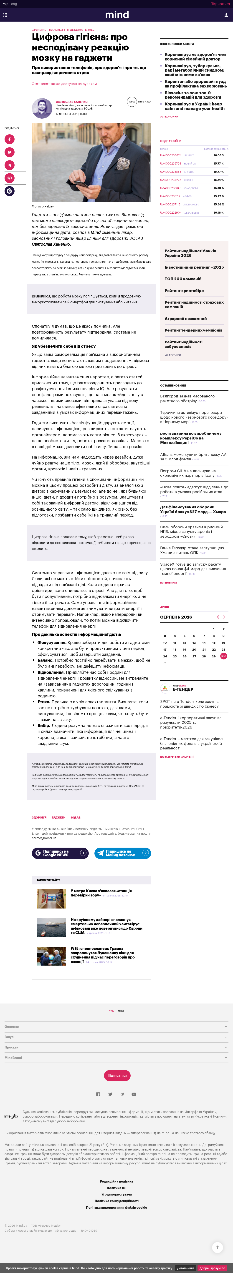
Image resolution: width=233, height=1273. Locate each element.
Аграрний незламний (186, 319)
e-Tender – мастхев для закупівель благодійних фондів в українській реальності (192, 743)
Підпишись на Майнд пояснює (120, 853)
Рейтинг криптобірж (185, 291)
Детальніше (185, 1268)
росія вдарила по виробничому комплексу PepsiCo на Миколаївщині (191, 438)
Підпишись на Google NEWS (55, 853)
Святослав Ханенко (71, 102)
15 (213, 642)
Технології (57, 29)
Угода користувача (116, 1194)
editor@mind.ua (44, 838)
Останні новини (173, 385)
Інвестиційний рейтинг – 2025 (194, 267)
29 (214, 656)
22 (214, 649)
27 (194, 656)
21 (204, 649)
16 (223, 642)
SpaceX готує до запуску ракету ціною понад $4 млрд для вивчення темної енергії (193, 569)
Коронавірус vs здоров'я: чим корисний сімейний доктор (195, 56)
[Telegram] (122, 1094)
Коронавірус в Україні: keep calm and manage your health (195, 106)
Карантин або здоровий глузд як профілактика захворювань (196, 84)
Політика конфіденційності (117, 1201)
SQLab (76, 817)
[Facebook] (98, 1094)
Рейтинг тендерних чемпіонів (194, 330)
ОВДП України (171, 141)
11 (174, 642)
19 (184, 649)
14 (204, 642)
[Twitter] (110, 1094)
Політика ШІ (117, 1188)
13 (194, 642)
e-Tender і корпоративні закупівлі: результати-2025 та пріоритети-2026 (191, 722)
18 (175, 649)
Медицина (75, 29)
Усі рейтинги (173, 355)
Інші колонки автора (177, 44)
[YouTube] (134, 1094)
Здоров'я (39, 817)
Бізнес (90, 29)
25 (175, 656)
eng (14, 4)
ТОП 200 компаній (183, 279)
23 (223, 649)
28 (204, 656)
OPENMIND (39, 29)
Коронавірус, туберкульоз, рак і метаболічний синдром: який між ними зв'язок (194, 70)
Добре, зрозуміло (212, 1268)
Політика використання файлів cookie (116, 1207)
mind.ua (168, 1133)
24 (165, 656)
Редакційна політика (116, 1181)
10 (165, 642)
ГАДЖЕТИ (59, 817)
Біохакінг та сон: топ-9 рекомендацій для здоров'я (193, 95)
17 (165, 649)
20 (194, 649)
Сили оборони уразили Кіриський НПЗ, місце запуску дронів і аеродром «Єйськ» (191, 531)
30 (223, 655)
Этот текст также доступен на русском (64, 84)
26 (185, 656)
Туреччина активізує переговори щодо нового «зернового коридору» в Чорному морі (194, 417)
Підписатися (220, 4)
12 (184, 642)
